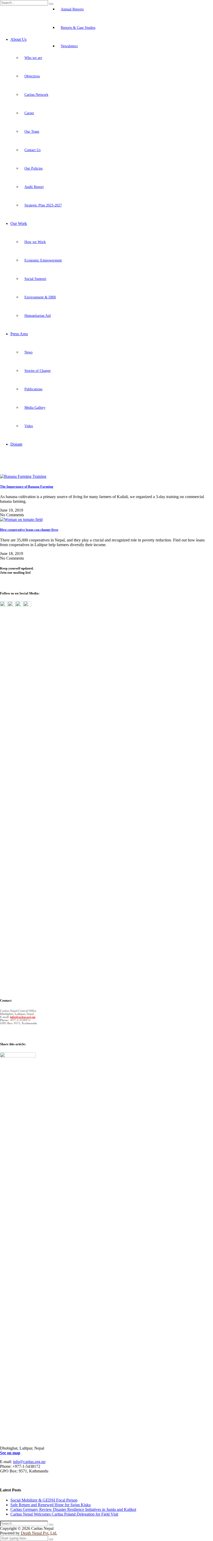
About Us (18, 39)
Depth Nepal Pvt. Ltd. (39, 1533)
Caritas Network (36, 95)
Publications (33, 389)
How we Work (35, 242)
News (28, 352)
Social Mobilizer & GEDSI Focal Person (43, 1500)
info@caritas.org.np (22, 1017)
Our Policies (33, 168)
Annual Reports (72, 9)
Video (28, 426)
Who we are (33, 58)
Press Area (19, 334)
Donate (16, 444)
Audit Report (34, 187)
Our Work (18, 223)
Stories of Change (37, 371)
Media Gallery (34, 408)
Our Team (31, 131)
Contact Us (32, 150)
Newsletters (69, 46)
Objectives (32, 76)
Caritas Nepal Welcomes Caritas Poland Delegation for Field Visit (64, 1514)
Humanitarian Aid (37, 316)
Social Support (35, 279)
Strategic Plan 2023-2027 (43, 205)
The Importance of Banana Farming (26, 486)
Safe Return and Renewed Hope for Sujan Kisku (50, 1505)
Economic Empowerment (43, 260)
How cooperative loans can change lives (29, 530)
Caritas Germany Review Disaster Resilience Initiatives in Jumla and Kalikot (73, 1509)
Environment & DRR (40, 297)
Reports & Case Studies (78, 28)
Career (29, 113)
